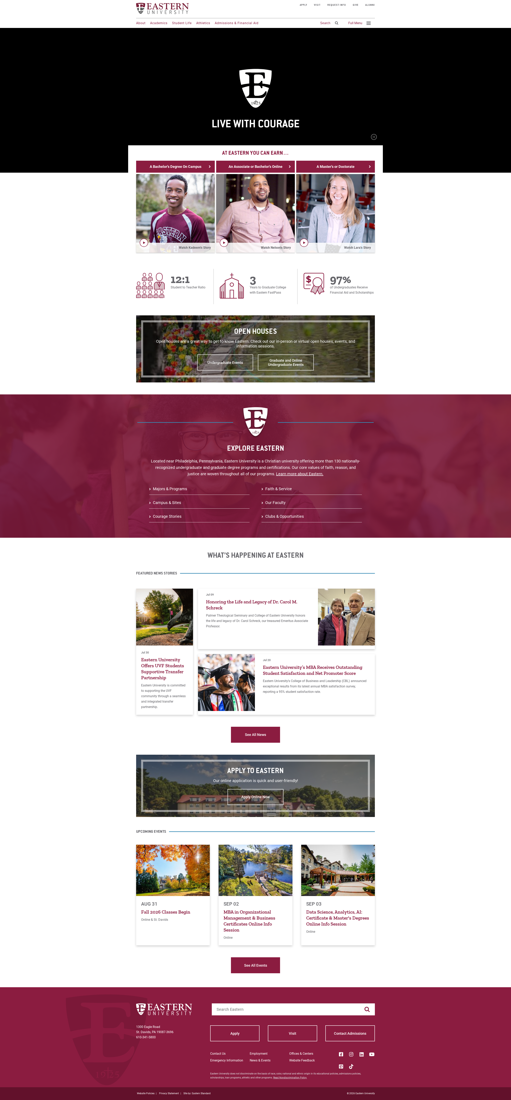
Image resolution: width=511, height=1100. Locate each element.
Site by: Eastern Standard (197, 1093)
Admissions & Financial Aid (236, 23)
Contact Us (218, 1053)
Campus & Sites (167, 502)
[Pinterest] (341, 1066)
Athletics (203, 23)
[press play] (144, 243)
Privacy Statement (169, 1093)
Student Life (182, 23)
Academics (158, 23)
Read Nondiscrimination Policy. (290, 1077)
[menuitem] (359, 23)
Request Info (336, 5)
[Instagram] (351, 1054)
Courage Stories (167, 516)
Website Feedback (302, 1060)
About (141, 23)
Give (355, 5)
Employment (258, 1053)
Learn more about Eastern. (299, 473)
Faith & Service (278, 488)
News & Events (260, 1060)
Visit (317, 5)
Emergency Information (226, 1060)
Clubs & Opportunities (284, 516)
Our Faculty (275, 502)
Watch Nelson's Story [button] (276, 248)
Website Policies (145, 1093)
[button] (175, 213)
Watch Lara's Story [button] (357, 248)
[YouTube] (372, 1054)
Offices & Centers (301, 1053)
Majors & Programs (170, 488)
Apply (303, 5)
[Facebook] (341, 1054)
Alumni (370, 5)
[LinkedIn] (361, 1054)
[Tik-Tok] (351, 1066)
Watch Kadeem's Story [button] (195, 248)
